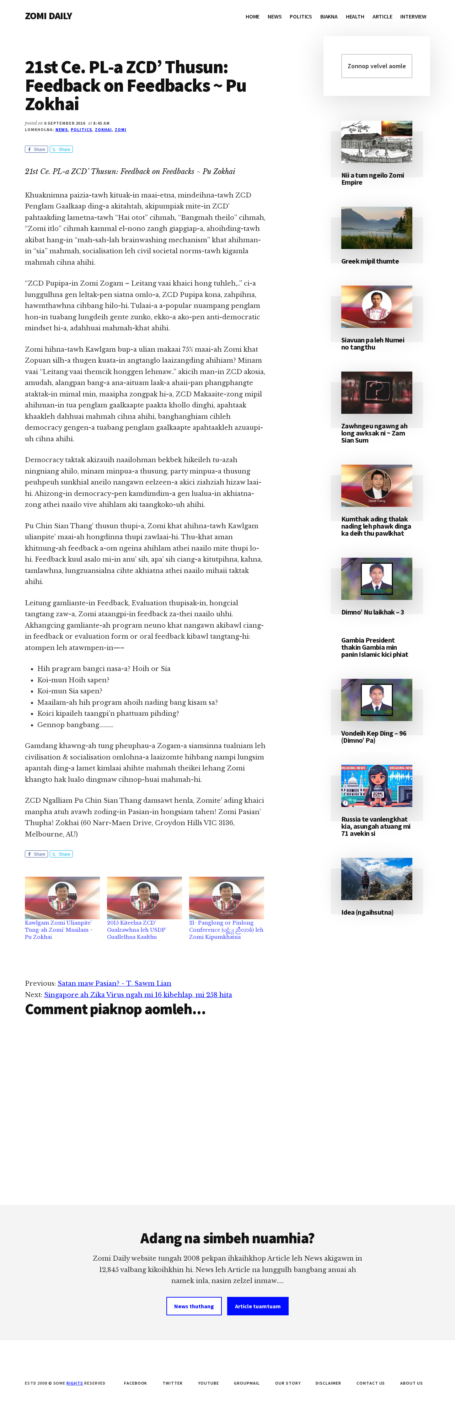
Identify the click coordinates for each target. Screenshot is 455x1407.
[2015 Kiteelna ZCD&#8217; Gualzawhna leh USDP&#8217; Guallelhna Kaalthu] (144, 898)
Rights (74, 1383)
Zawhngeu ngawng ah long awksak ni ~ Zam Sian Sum (374, 432)
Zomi (121, 129)
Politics (81, 129)
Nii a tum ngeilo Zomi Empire (372, 178)
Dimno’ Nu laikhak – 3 (372, 611)
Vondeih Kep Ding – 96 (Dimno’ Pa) (373, 737)
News (61, 129)
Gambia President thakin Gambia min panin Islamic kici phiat (374, 647)
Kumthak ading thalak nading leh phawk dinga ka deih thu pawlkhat (376, 525)
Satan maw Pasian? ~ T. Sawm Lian (114, 983)
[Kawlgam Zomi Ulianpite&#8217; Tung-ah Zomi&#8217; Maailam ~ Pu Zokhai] (62, 898)
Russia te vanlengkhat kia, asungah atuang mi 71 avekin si (376, 826)
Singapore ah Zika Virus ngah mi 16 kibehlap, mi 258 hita (138, 995)
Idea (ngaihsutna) (367, 912)
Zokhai (103, 129)
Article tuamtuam (258, 1306)
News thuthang (194, 1306)
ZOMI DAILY (48, 15)
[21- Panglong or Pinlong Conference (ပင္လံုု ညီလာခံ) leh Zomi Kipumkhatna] (226, 898)
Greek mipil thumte (370, 260)
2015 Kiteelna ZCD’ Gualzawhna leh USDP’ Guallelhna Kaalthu (136, 930)
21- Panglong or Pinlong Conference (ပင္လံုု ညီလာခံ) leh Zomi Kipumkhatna (226, 930)
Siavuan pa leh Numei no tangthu (372, 343)
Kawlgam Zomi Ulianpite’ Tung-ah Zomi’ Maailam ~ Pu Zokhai (59, 930)
